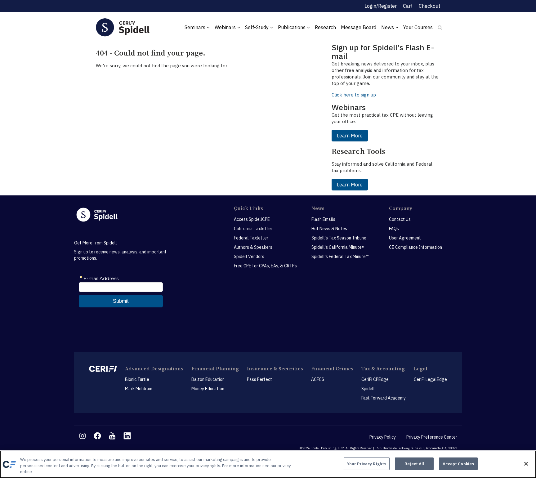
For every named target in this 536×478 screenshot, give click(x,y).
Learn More (350, 135)
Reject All (414, 463)
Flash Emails (323, 219)
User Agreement (405, 238)
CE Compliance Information (415, 247)
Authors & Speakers (253, 247)
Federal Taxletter (251, 238)
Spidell (368, 388)
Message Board (358, 27)
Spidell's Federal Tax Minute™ (339, 256)
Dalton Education (208, 379)
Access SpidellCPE (252, 219)
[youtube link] (112, 436)
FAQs (394, 228)
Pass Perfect (259, 379)
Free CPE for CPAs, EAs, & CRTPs (265, 266)
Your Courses (418, 27)
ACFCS (317, 379)
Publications (292, 27)
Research (325, 27)
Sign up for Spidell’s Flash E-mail (383, 51)
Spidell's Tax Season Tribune (338, 238)
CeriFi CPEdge (375, 379)
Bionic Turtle (137, 379)
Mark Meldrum (138, 388)
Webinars (226, 27)
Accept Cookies (458, 463)
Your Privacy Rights (366, 463)
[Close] (526, 464)
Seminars (196, 27)
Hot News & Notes (329, 228)
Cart (408, 6)
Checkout (429, 6)
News (388, 27)
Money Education (207, 388)
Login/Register (380, 6)
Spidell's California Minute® (337, 247)
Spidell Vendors (249, 256)
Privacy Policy (382, 437)
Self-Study (257, 27)
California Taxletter (253, 228)
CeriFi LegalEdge (430, 379)
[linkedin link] (127, 436)
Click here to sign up (354, 95)
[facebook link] (97, 436)
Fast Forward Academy (383, 398)
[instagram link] (82, 436)
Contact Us (400, 219)
